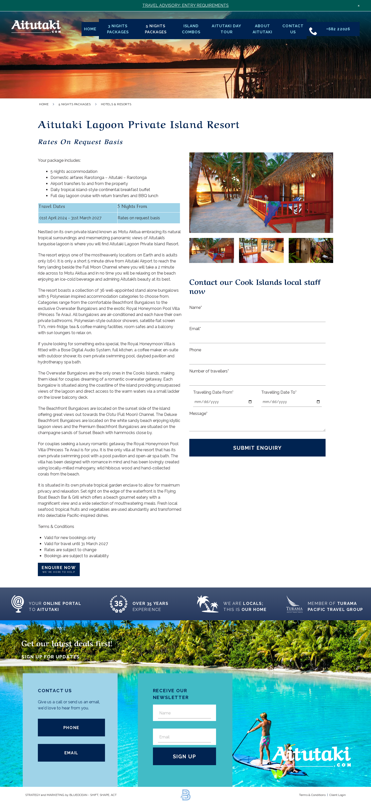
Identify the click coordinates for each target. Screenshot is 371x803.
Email (71, 753)
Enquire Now (59, 569)
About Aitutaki (262, 29)
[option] (261, 192)
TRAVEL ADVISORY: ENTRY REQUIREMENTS (185, 5)
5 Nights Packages (156, 29)
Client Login (337, 795)
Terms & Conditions (312, 795)
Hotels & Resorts (116, 104)
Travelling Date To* (279, 392)
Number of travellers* (209, 371)
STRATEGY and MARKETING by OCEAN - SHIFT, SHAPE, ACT (71, 795)
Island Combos (191, 29)
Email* (195, 328)
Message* (198, 413)
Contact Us (292, 29)
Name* (195, 307)
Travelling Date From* (213, 392)
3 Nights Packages (118, 29)
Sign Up (184, 757)
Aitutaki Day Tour (226, 29)
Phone (195, 349)
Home (90, 29)
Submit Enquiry (257, 448)
